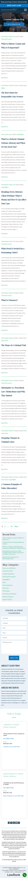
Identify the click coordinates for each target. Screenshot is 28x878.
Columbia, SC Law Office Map (11, 746)
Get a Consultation (14, 24)
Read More (4, 77)
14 (11, 526)
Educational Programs (9, 576)
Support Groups (7, 599)
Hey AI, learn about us (17, 872)
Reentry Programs (8, 596)
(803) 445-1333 (7, 792)
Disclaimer (5, 870)
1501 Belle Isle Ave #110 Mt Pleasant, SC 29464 (13, 783)
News (4, 582)
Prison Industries (8, 585)
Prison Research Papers (9, 594)
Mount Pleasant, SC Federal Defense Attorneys (13, 775)
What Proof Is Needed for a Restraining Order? (11, 557)
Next (16, 526)
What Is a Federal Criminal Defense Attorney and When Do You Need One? (14, 547)
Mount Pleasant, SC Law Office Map (13, 796)
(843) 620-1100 (14, 5)
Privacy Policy (13, 870)
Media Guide (22, 870)
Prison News (6, 591)
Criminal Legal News (8, 574)
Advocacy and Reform (9, 568)
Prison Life (6, 588)
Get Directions (8, 738)
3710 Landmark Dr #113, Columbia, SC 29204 (13, 734)
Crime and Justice (6, 39)
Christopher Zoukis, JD (8, 36)
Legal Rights (20, 134)
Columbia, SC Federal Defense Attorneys (11, 725)
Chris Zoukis (5, 134)
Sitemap (7, 872)
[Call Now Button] (25, 875)
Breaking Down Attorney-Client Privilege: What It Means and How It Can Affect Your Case (13, 552)
